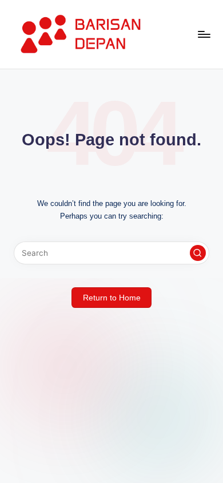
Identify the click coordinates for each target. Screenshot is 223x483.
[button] (198, 253)
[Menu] (203, 34)
